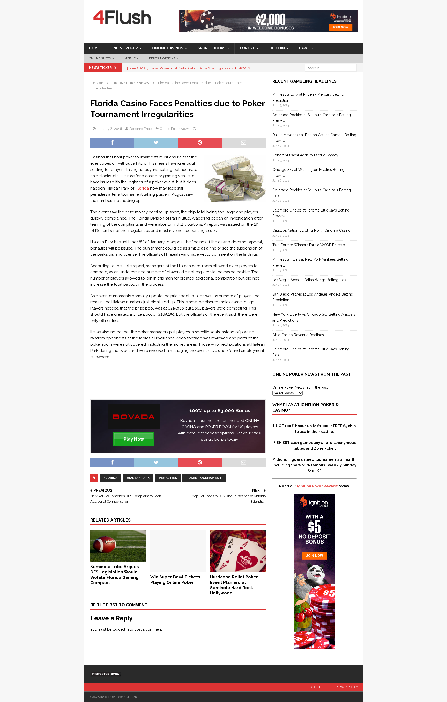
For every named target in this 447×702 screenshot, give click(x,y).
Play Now (134, 439)
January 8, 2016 (109, 129)
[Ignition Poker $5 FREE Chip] (314, 646)
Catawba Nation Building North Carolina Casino (311, 230)
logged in (121, 629)
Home (94, 48)
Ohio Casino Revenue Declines (298, 335)
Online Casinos (167, 48)
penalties (168, 478)
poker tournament (204, 478)
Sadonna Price (140, 129)
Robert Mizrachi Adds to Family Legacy (305, 155)
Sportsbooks (212, 48)
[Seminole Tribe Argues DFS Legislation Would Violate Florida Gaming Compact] (118, 559)
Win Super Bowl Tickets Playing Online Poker (175, 580)
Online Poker (124, 48)
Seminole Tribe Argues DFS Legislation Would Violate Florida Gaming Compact (114, 574)
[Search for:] (331, 68)
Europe (247, 48)
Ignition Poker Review (317, 486)
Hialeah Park (138, 478)
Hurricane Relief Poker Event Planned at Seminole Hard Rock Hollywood (234, 585)
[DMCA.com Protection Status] (105, 674)
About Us (318, 687)
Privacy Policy (347, 687)
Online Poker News (174, 129)
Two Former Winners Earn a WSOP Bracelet (309, 245)
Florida (142, 188)
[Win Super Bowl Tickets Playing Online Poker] (178, 569)
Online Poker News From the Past (300, 387)
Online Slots (100, 58)
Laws (304, 48)
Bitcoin (277, 48)
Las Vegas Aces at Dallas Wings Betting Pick (309, 280)
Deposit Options (162, 58)
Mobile (130, 58)
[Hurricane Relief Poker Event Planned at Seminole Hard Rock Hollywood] (238, 569)
